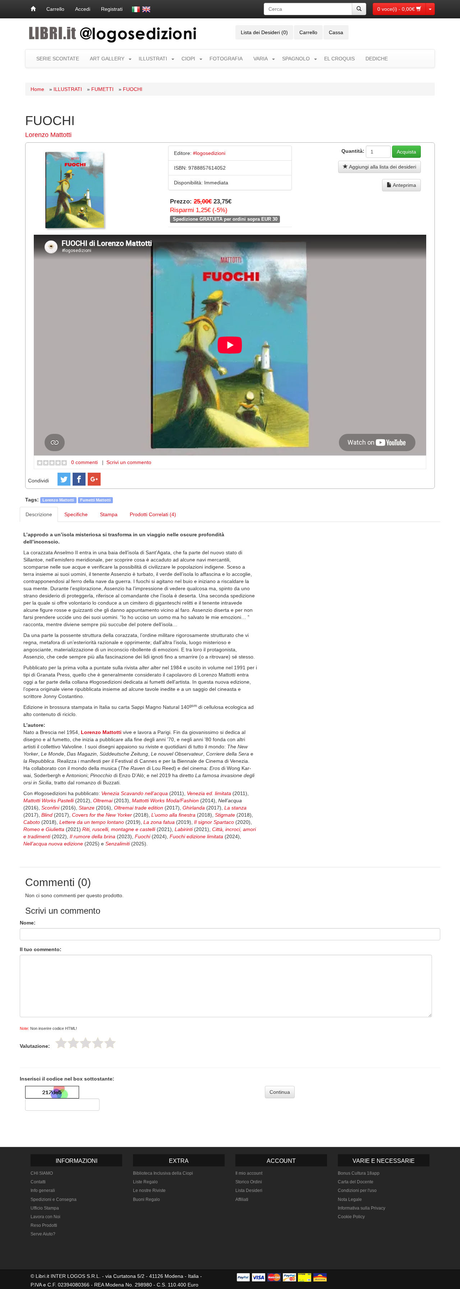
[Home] (33, 9)
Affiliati (241, 1199)
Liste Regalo (145, 1181)
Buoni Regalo (146, 1199)
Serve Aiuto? (43, 1234)
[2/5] (73, 1043)
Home (37, 89)
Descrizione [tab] (39, 514)
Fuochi (142, 836)
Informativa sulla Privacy (361, 1208)
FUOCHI (132, 89)
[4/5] (98, 1043)
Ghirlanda (194, 808)
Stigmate (225, 815)
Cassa (336, 32)
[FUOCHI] (75, 189)
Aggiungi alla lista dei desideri (382, 167)
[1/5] (61, 1043)
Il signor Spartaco (214, 822)
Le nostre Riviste (149, 1190)
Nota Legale (350, 1199)
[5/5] (110, 1043)
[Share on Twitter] (64, 479)
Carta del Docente (355, 1181)
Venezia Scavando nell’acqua (134, 793)
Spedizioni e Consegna (54, 1199)
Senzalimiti (117, 844)
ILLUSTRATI (153, 58)
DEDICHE (376, 58)
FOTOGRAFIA (226, 58)
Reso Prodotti (44, 1225)
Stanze (87, 808)
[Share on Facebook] (79, 479)
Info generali (43, 1190)
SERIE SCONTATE (57, 58)
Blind (47, 815)
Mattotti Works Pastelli (48, 800)
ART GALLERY (107, 58)
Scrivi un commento (128, 462)
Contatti (38, 1181)
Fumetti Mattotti (95, 500)
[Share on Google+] (94, 479)
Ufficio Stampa (45, 1208)
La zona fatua (159, 822)
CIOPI (188, 58)
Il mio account (248, 1173)
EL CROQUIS (339, 58)
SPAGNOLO (296, 58)
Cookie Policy (351, 1216)
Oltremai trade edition (138, 808)
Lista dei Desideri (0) (264, 32)
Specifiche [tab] (76, 514)
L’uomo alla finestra (173, 815)
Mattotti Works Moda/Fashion (165, 800)
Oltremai (103, 800)
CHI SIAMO (42, 1173)
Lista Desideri (248, 1190)
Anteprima (404, 185)
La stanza (235, 808)
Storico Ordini (248, 1181)
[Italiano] (136, 9)
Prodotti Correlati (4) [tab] (153, 514)
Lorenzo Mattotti (48, 134)
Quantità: (352, 151)
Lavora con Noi (45, 1216)
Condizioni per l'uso (357, 1190)
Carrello (55, 9)
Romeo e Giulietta (43, 829)
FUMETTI (102, 89)
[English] (146, 9)
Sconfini (51, 808)
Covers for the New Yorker (102, 815)
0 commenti (84, 462)
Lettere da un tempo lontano (91, 822)
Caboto (32, 822)
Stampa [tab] (109, 514)
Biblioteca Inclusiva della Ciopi (163, 1173)
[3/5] (85, 1043)
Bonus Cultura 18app (359, 1173)
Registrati (112, 9)
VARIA (260, 58)
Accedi (82, 9)
